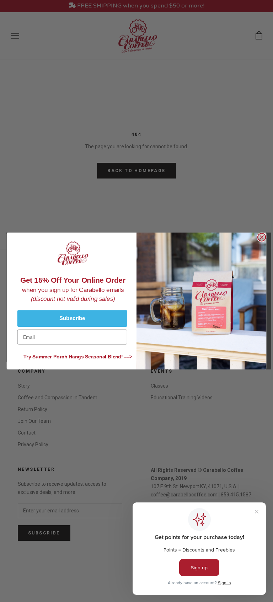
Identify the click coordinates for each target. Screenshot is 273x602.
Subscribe (72, 318)
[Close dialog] (262, 237)
